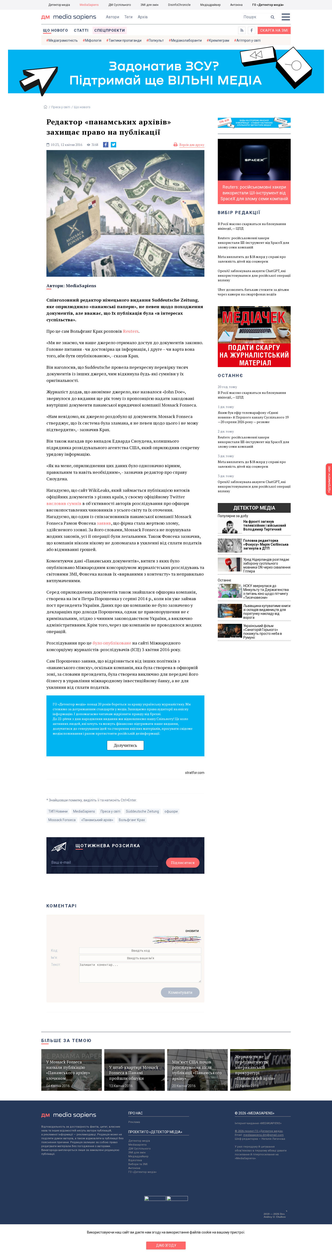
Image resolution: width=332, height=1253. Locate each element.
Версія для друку (191, 144)
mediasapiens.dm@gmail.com (263, 1135)
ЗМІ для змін (149, 5)
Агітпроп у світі (248, 40)
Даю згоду (166, 1245)
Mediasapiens (137, 1144)
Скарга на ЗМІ (274, 30)
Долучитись (125, 745)
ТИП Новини (58, 811)
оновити (192, 931)
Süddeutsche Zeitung (142, 811)
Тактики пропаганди (125, 40)
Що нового (55, 30)
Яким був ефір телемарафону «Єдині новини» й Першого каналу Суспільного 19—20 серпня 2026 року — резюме (253, 417)
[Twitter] (113, 144)
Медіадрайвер (210, 5)
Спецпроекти (109, 30)
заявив (104, 523)
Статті (81, 30)
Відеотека (135, 1160)
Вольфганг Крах (132, 820)
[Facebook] (105, 144)
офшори (171, 811)
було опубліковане (112, 643)
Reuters (131, 331)
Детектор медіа (59, 5)
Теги (128, 17)
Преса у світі (60, 107)
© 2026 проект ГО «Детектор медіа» (259, 1131)
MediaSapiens (89, 5)
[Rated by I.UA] (155, 1200)
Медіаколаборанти (186, 40)
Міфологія (93, 40)
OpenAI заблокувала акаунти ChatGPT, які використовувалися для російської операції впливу (254, 275)
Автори (112, 17)
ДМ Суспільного (119, 5)
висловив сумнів (63, 503)
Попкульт (156, 40)
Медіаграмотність (63, 40)
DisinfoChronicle (179, 5)
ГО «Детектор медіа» (268, 5)
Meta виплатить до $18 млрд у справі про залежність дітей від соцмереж (252, 259)
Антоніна (236, 5)
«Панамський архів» (97, 820)
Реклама (134, 1122)
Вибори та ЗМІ (138, 1164)
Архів (143, 17)
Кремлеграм (219, 40)
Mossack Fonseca (62, 820)
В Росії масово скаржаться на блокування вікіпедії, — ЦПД (252, 226)
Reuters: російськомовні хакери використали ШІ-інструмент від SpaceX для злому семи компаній (253, 242)
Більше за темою (66, 1040)
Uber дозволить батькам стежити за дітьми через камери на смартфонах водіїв (253, 291)
